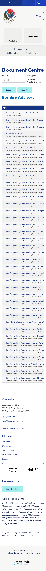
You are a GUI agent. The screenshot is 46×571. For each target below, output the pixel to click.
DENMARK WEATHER (23, 469)
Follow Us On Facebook (13, 428)
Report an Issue (12, 488)
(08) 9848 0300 (10, 416)
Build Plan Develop (9, 454)
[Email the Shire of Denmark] (22, 3)
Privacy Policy (20, 553)
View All (24, 90)
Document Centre (21, 49)
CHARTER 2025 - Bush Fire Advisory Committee (25, 133)
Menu (38, 15)
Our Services (7, 446)
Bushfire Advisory (13, 53)
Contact (5, 459)
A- (14, 2)
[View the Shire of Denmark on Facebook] (33, 3)
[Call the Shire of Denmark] (27, 3)
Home (5, 49)
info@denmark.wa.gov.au (13, 420)
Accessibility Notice (33, 553)
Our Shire (6, 441)
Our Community (8, 450)
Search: (5, 75)
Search (9, 90)
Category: (31, 75)
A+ (10, 2)
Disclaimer (10, 553)
